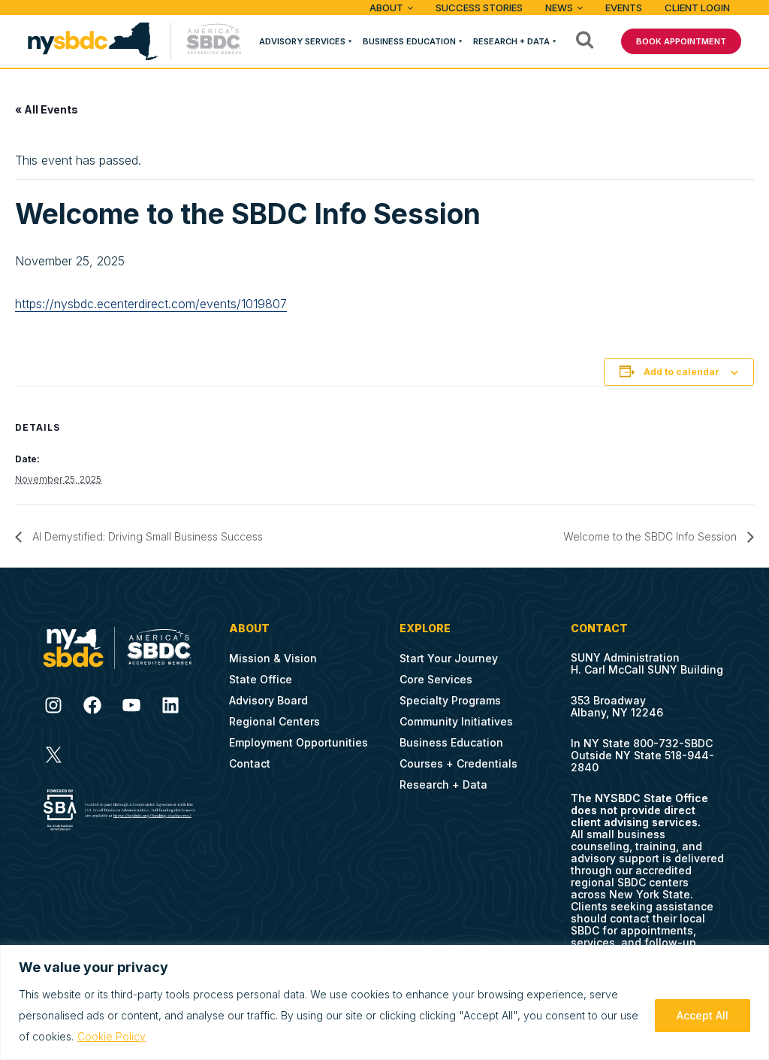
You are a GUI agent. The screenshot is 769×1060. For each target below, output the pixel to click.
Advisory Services (302, 41)
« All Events (46, 109)
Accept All (702, 1015)
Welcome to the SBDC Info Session (651, 536)
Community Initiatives (456, 721)
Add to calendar (681, 371)
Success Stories (479, 8)
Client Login (697, 8)
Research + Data (511, 41)
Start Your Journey (449, 658)
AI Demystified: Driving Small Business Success (146, 536)
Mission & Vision (273, 658)
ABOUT (386, 8)
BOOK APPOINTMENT (681, 41)
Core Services (436, 679)
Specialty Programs (450, 700)
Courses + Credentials (458, 763)
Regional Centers (274, 721)
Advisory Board (268, 700)
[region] (384, 1002)
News (559, 8)
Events (623, 8)
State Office (260, 679)
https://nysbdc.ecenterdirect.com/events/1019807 (151, 303)
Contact (249, 763)
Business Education (409, 41)
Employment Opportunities (298, 742)
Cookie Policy (111, 1036)
